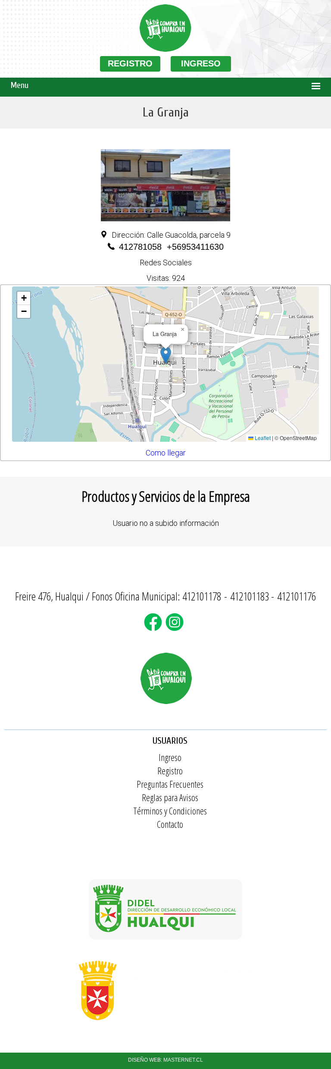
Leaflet (262, 437)
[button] (165, 355)
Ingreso (170, 757)
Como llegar (166, 452)
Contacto (170, 823)
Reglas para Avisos (170, 797)
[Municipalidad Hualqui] (165, 1024)
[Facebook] (155, 627)
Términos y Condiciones (170, 810)
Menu (19, 85)
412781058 (140, 247)
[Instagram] (176, 627)
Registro (170, 770)
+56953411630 (195, 247)
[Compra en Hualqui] (165, 49)
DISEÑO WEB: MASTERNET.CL (165, 1060)
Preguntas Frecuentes (170, 783)
